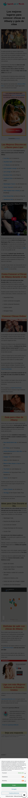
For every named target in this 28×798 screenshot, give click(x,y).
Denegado (14, 789)
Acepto (14, 785)
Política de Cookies (9, 796)
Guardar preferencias (14, 793)
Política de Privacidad (18, 796)
